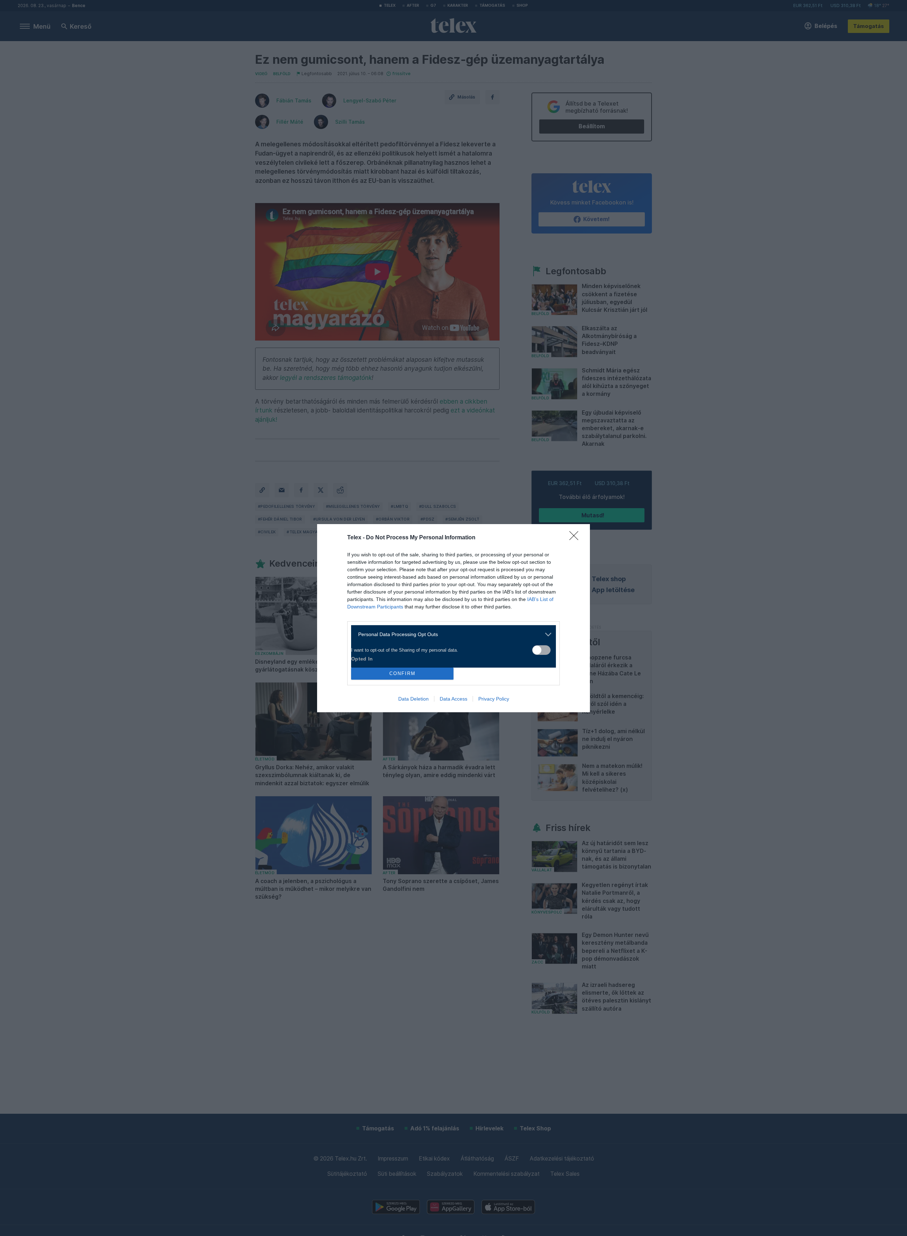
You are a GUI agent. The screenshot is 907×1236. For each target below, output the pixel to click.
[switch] (541, 650)
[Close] (576, 538)
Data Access (453, 699)
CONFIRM (402, 673)
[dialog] (453, 618)
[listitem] (451, 634)
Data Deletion (413, 699)
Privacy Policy (493, 699)
